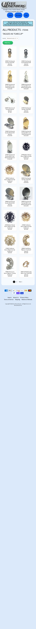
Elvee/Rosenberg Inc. (17, 303)
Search (9, 297)
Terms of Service (8, 299)
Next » (20, 281)
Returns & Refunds (27, 299)
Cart (26, 15)
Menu (10, 15)
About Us (16, 297)
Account (18, 15)
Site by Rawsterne (18, 305)
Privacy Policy (24, 297)
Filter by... (8, 43)
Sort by (4, 38)
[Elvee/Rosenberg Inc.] (13, 7)
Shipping (17, 299)
